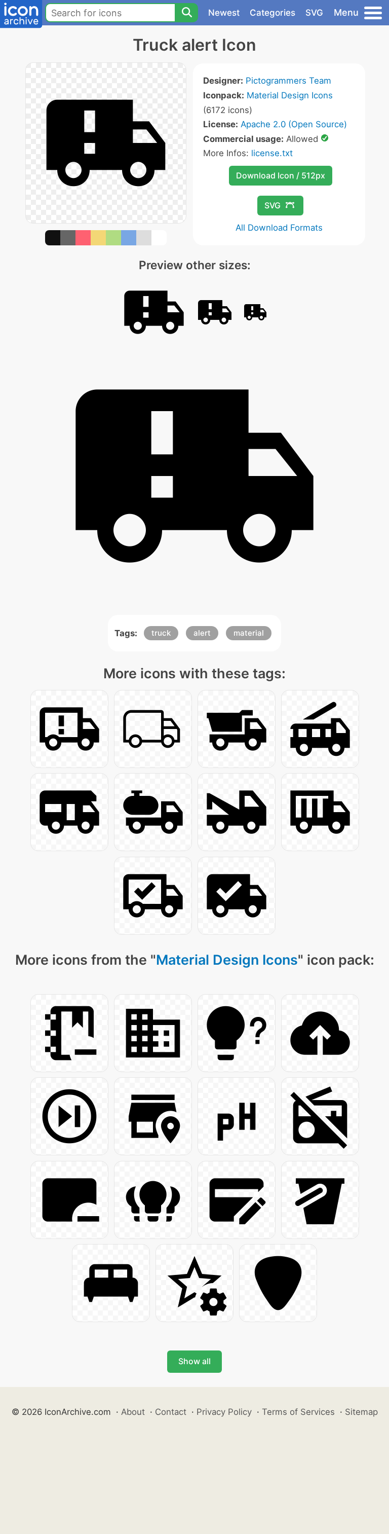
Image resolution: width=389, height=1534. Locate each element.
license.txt (272, 153)
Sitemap (361, 1412)
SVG (314, 13)
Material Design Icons (290, 95)
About (133, 1412)
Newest (224, 13)
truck (161, 633)
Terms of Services (298, 1412)
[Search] (186, 12)
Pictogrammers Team (288, 81)
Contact (170, 1412)
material (249, 633)
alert (202, 633)
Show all (194, 1361)
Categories (272, 13)
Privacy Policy (224, 1412)
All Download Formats (279, 228)
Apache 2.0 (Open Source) (294, 124)
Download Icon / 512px (280, 175)
